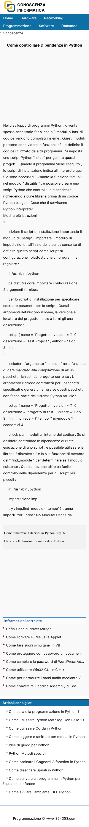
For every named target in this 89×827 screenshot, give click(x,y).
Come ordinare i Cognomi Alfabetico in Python (47, 762)
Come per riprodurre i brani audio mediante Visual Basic (45, 678)
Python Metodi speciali (27, 753)
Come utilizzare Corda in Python (35, 728)
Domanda (69, 26)
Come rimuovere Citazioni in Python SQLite (35, 533)
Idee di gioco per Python (29, 745)
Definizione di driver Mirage (28, 629)
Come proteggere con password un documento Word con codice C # (45, 653)
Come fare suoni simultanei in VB (33, 645)
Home (8, 18)
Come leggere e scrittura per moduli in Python (47, 736)
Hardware (29, 18)
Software (46, 26)
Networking (53, 18)
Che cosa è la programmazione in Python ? (44, 711)
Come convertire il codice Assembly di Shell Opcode (45, 686)
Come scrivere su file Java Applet (33, 637)
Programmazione (17, 26)
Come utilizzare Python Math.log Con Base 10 (46, 720)
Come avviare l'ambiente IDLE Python (40, 792)
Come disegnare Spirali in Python (36, 770)
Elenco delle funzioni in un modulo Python (34, 541)
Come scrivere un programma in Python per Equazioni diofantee (41, 781)
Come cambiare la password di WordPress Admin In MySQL (45, 661)
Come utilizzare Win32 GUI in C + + (35, 670)
